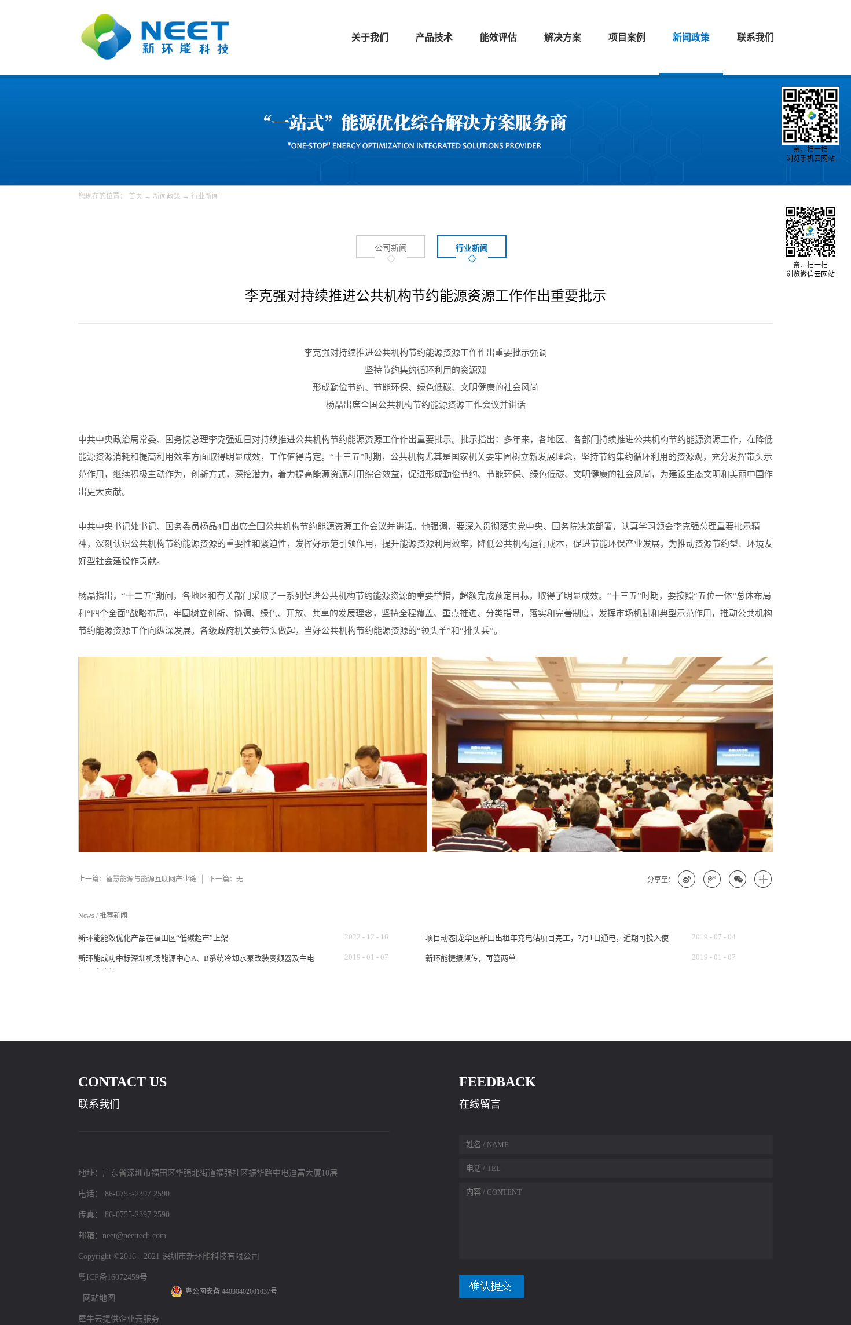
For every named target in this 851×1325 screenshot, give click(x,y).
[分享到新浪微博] (687, 879)
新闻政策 (167, 196)
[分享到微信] (738, 879)
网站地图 (96, 1298)
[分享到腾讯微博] (712, 879)
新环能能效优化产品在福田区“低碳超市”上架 (153, 938)
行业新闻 (205, 196)
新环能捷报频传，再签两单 (471, 958)
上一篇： (137, 879)
